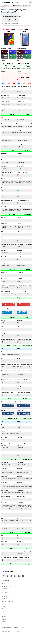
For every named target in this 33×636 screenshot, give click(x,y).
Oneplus (4, 609)
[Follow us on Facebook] (3, 576)
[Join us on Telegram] (11, 576)
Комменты (8, 86)
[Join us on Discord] (23, 576)
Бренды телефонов (7, 601)
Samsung (4, 619)
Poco (3, 614)
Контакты (22, 627)
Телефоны (17, 6)
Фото (3, 86)
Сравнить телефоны (8, 586)
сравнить (27, 6)
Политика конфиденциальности (10, 627)
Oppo (3, 611)
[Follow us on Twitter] (7, 576)
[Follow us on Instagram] (15, 576)
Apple (3, 604)
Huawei (4, 606)
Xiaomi (4, 621)
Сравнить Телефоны (8, 596)
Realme (4, 616)
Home (3, 583)
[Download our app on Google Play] (19, 576)
